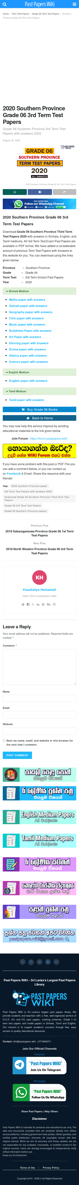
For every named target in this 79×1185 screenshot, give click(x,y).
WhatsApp (40, 1081)
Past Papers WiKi (39, 4)
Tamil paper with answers (27, 400)
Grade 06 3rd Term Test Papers (23, 505)
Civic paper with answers (26, 318)
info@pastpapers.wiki (24, 1041)
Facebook (14, 473)
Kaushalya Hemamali (39, 589)
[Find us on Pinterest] (39, 962)
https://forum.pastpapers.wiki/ (49, 438)
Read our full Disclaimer (15, 1155)
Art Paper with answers (25, 337)
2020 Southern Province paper (29, 485)
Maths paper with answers (27, 299)
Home (6, 13)
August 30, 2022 (11, 140)
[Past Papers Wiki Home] (39, 998)
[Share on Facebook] (40, 192)
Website (8, 724)
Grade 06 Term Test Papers (45, 13)
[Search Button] (4, 4)
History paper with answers (28, 355)
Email (6, 708)
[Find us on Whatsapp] (56, 962)
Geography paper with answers (31, 312)
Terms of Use (27, 1167)
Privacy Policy (51, 1167)
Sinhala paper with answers (28, 306)
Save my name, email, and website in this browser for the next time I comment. (39, 742)
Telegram (39, 1054)
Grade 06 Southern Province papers (26, 510)
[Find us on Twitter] (31, 962)
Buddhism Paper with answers (30, 330)
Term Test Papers (20, 13)
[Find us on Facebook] (23, 962)
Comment (10, 645)
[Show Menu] (74, 4)
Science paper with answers (28, 362)
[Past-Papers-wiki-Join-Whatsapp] (39, 203)
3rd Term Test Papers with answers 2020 (28, 491)
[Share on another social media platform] (64, 192)
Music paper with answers (27, 324)
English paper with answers (28, 381)
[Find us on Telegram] (48, 962)
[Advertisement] (39, 61)
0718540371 (44, 1041)
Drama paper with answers (28, 349)
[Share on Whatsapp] (15, 192)
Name (6, 691)
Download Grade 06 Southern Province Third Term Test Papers (37, 498)
